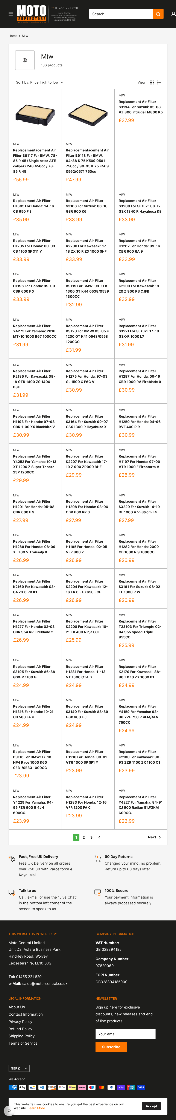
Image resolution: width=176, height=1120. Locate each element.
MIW (16, 144)
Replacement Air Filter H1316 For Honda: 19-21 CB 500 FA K (33, 711)
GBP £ (15, 1068)
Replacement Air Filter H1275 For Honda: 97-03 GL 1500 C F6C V (87, 376)
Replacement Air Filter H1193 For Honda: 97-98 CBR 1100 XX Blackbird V (34, 421)
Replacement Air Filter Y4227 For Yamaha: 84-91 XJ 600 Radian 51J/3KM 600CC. (141, 805)
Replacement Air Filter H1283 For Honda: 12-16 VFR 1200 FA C (86, 802)
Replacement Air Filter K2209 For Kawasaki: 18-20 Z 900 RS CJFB (140, 285)
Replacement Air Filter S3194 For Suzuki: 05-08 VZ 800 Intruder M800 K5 (141, 106)
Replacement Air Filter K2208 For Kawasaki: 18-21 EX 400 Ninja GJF (87, 626)
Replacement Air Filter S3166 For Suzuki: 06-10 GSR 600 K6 (87, 206)
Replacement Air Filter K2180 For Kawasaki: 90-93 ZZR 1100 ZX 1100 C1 (140, 756)
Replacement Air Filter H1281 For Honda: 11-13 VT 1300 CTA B (86, 671)
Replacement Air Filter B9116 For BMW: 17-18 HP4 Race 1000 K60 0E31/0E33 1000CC (32, 759)
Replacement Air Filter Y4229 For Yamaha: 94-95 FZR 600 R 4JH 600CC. (33, 805)
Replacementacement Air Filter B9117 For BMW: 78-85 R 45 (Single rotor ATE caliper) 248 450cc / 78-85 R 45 (35, 161)
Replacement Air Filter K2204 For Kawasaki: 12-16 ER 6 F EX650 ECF (87, 586)
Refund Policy (20, 1029)
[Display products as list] (159, 82)
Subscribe (111, 1047)
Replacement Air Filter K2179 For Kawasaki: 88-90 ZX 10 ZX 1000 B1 (140, 671)
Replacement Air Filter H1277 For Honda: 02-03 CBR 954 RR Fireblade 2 (34, 626)
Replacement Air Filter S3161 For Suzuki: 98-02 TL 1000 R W (139, 586)
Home (13, 36)
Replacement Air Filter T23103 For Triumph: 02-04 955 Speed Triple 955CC (140, 629)
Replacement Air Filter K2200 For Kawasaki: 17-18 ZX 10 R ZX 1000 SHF (87, 245)
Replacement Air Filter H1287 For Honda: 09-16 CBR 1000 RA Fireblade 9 (140, 376)
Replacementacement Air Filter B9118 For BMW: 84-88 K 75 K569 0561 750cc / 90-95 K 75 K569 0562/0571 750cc (87, 161)
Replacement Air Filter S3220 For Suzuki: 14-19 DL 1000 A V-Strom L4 (139, 506)
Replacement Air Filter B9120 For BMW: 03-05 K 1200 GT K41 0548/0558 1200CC (87, 334)
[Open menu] (11, 13)
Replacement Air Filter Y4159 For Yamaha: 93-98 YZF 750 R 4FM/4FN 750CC (138, 714)
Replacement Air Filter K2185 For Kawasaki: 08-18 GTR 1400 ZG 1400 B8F (34, 379)
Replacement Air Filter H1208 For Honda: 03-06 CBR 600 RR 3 (87, 506)
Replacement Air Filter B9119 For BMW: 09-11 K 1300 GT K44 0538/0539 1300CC (87, 288)
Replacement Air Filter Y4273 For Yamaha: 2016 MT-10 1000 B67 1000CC (35, 331)
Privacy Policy (20, 1021)
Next (152, 837)
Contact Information (26, 1014)
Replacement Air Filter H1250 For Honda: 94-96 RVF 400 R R (140, 421)
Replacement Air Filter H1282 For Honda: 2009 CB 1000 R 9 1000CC (139, 546)
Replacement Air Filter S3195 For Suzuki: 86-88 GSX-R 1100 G (34, 671)
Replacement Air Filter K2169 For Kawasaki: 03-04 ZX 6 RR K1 (34, 586)
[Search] (158, 14)
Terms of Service (23, 1043)
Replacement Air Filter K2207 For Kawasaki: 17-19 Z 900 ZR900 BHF (87, 461)
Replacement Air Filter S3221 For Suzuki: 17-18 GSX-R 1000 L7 (139, 331)
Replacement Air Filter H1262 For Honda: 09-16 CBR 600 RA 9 (139, 245)
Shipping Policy (22, 1036)
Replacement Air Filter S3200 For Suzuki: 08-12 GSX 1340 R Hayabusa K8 (140, 206)
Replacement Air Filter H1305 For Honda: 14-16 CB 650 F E (33, 206)
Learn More (36, 1108)
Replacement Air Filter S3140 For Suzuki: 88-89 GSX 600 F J (87, 711)
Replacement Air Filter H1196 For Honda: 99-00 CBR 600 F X (34, 285)
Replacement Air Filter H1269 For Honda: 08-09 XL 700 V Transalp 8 (34, 546)
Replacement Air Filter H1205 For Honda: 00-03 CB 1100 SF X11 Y (34, 245)
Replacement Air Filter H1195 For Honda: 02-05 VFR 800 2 (86, 546)
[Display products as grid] (152, 82)
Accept (151, 1106)
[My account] (173, 14)
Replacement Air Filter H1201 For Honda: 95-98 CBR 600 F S (34, 506)
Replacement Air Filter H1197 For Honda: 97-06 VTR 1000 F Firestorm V (139, 461)
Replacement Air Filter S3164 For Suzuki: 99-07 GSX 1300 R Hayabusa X (87, 421)
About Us (17, 1007)
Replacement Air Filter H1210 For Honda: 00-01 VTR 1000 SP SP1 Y (86, 756)
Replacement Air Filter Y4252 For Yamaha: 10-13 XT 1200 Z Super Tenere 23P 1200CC (34, 464)
